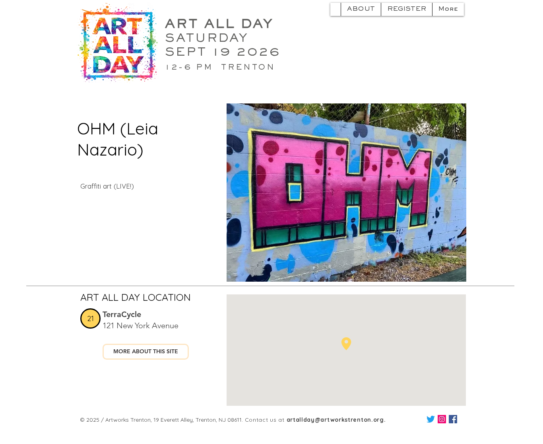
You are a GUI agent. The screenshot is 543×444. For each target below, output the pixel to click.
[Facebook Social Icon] (453, 419)
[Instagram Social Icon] (442, 419)
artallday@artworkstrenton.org (335, 419)
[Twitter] (431, 419)
